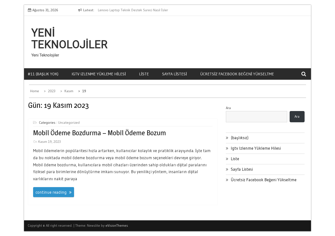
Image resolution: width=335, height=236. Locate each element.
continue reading (51, 192)
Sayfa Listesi (174, 73)
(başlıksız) (239, 137)
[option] (142, 10)
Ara (228, 108)
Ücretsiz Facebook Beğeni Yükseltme (237, 73)
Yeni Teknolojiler (69, 38)
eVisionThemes (116, 225)
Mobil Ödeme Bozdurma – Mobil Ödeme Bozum (99, 133)
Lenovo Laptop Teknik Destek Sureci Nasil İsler (133, 10)
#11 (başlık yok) (43, 73)
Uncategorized (69, 122)
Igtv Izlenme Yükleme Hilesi (99, 73)
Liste (144, 73)
